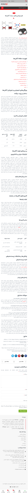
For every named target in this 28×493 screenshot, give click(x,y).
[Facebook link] (25, 356)
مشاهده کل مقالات (14, 361)
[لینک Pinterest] (19, 356)
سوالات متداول (23, 85)
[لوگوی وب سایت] (4, 4)
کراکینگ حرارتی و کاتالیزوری (20, 69)
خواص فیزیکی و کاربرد (21, 65)
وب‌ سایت (25, 400)
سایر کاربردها (23, 77)
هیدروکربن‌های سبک (23, 38)
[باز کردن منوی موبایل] (26, 4)
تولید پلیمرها (23, 75)
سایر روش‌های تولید (22, 71)
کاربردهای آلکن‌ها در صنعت (21, 73)
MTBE (19, 227)
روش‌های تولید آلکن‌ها (21, 67)
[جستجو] (2, 8)
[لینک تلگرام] (12, 356)
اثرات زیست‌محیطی (22, 81)
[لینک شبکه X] (22, 356)
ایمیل (25, 395)
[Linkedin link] (16, 356)
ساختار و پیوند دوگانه (21, 63)
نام (26, 389)
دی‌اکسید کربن (24, 267)
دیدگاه (25, 374)
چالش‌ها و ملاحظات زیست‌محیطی (20, 79)
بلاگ (14, 13)
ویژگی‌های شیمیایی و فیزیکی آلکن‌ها (19, 61)
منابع (25, 87)
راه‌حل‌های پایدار (23, 83)
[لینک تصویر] (14, 478)
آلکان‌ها (24, 301)
